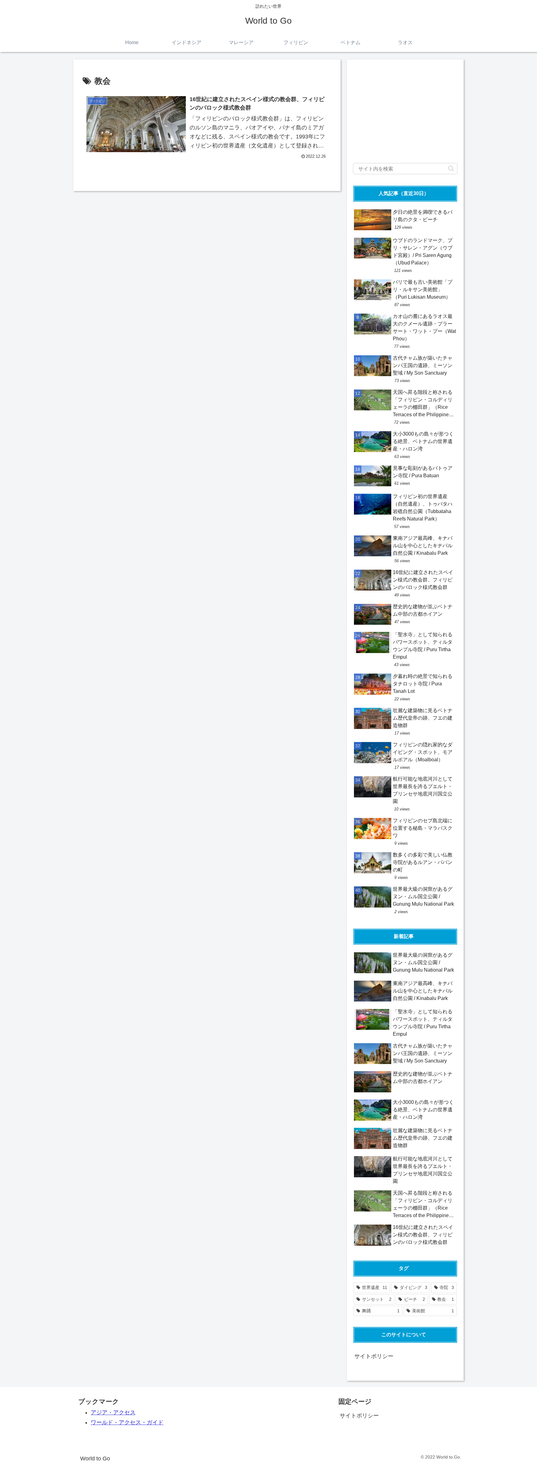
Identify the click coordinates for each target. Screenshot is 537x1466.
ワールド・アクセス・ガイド (127, 1422)
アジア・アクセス (113, 1412)
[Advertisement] (405, 109)
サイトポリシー (373, 1356)
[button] (451, 168)
